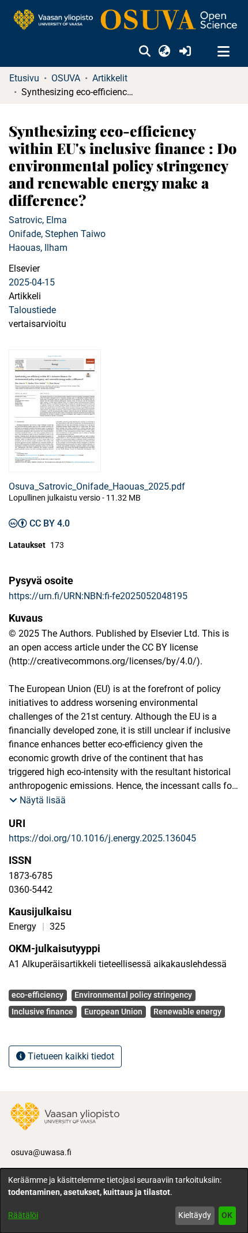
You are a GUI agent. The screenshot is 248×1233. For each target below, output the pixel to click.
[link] (124, 20)
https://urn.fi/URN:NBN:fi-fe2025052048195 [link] (98, 596)
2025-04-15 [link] (32, 282)
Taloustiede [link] (32, 310)
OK (226, 1215)
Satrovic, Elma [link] (38, 220)
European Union (113, 1011)
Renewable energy (187, 1011)
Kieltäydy (194, 1215)
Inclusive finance (42, 1011)
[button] (144, 52)
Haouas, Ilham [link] (38, 247)
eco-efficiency (37, 994)
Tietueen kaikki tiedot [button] (69, 1056)
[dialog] (124, 1200)
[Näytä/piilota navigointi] (223, 52)
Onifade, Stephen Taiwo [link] (57, 233)
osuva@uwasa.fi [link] (41, 1152)
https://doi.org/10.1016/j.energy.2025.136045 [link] (102, 838)
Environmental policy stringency (133, 994)
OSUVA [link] (65, 78)
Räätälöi (23, 1215)
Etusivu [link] (24, 78)
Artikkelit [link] (109, 78)
